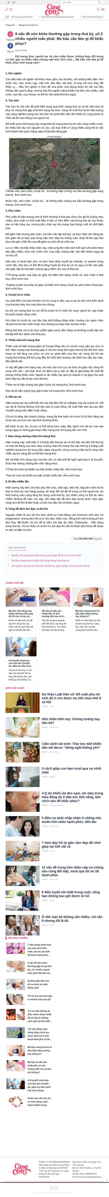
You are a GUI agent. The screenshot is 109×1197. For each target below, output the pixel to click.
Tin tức (52, 706)
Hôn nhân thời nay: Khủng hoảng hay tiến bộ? (40, 17)
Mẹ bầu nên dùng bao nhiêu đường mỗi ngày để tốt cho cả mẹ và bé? (46, 555)
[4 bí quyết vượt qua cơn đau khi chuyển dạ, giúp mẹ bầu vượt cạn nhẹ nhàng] (21, 646)
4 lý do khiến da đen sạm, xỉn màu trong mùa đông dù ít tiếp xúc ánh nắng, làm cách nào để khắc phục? (72, 797)
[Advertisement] (29, 1133)
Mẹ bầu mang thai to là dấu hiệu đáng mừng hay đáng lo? (40, 560)
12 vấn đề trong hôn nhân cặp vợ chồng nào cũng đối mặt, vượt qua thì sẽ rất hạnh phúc (72, 871)
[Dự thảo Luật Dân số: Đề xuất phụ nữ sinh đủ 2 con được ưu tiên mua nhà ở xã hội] (23, 702)
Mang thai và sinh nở (15, 604)
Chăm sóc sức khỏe (57, 805)
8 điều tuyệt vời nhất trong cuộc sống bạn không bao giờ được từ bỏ (71, 894)
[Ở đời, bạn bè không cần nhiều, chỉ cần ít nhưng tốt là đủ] (23, 925)
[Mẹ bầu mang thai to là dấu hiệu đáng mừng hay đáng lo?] (88, 597)
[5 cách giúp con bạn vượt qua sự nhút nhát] (23, 777)
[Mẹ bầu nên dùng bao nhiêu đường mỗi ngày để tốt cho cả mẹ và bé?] (21, 597)
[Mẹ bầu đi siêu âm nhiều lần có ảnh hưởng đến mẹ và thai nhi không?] (54, 597)
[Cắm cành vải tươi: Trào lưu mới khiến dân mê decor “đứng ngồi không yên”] (23, 752)
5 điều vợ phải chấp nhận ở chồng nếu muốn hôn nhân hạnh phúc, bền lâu (71, 820)
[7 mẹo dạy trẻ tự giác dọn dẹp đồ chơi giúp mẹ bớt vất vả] (23, 851)
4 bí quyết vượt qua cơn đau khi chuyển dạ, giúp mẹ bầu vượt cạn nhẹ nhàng (50, 566)
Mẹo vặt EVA (54, 752)
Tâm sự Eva (54, 727)
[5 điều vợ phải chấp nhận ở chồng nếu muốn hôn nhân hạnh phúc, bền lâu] (23, 826)
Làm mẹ (52, 777)
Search (99, 3)
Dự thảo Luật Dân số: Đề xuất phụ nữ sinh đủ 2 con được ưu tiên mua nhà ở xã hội (71, 698)
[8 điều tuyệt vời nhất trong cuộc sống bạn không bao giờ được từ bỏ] (23, 900)
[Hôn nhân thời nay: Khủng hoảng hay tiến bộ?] (23, 727)
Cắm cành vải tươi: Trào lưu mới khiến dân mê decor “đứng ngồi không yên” (71, 745)
